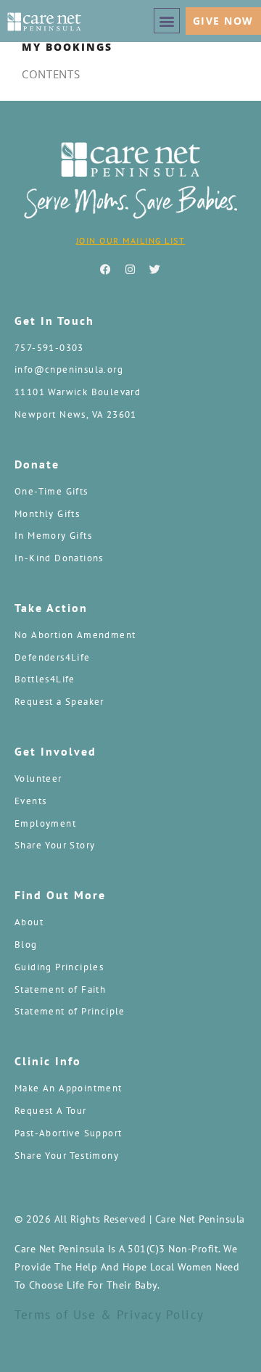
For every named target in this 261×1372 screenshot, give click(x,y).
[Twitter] (155, 269)
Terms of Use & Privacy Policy (109, 1315)
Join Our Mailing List (131, 240)
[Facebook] (106, 269)
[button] (167, 20)
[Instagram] (130, 269)
